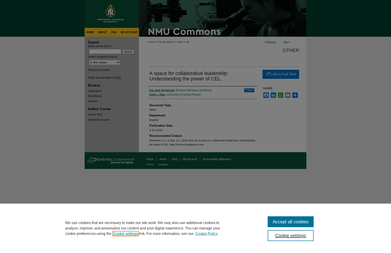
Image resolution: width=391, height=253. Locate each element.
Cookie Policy (206, 234)
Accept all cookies (291, 221)
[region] (195, 228)
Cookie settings (125, 234)
